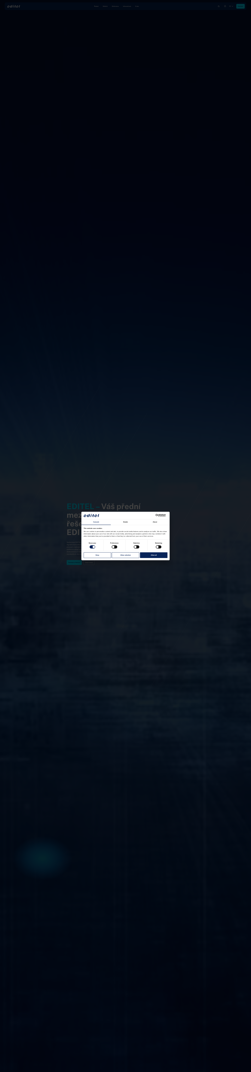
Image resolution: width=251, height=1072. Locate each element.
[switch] (114, 547)
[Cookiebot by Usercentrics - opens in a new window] (158, 515)
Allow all (154, 555)
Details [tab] (125, 522)
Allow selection (125, 555)
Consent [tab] (96, 522)
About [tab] (155, 522)
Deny (97, 555)
